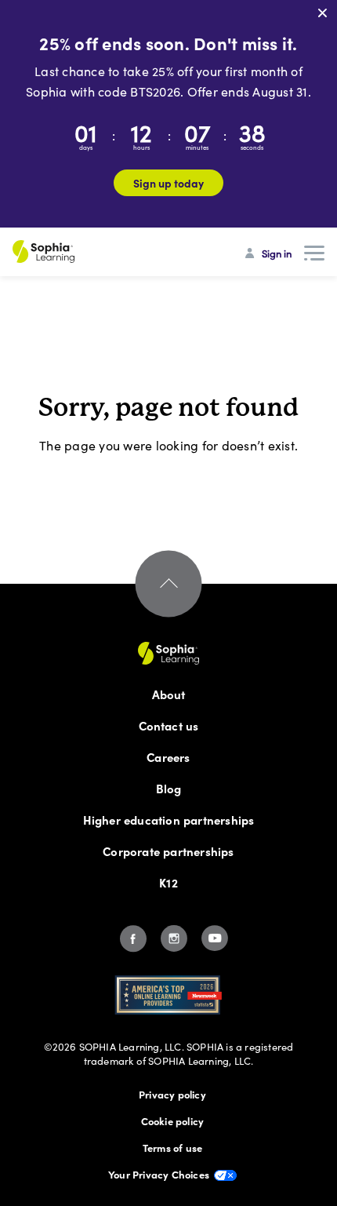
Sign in (277, 253)
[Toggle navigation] (314, 253)
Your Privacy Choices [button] (158, 1174)
